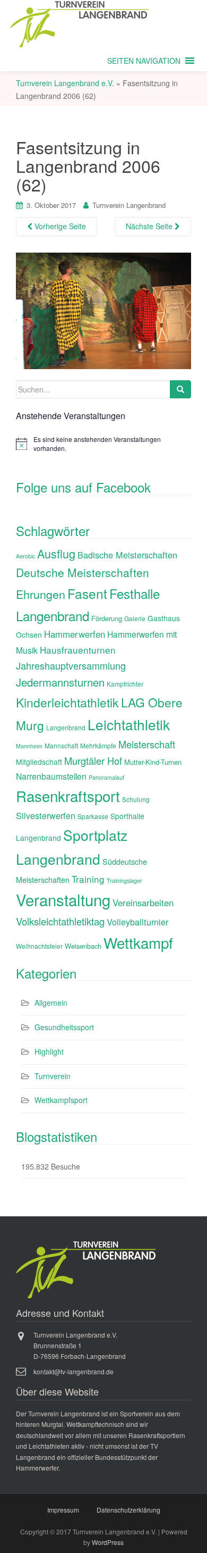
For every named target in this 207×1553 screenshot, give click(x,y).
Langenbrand (65, 727)
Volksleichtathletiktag (60, 921)
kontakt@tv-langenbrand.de (73, 1371)
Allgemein (50, 1002)
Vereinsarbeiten (143, 902)
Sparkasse (92, 816)
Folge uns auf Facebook (83, 487)
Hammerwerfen (74, 634)
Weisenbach (83, 946)
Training (88, 879)
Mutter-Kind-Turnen (153, 762)
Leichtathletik (129, 724)
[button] (143, 60)
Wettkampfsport (61, 1100)
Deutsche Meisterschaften (82, 572)
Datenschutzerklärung (128, 1509)
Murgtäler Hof (93, 760)
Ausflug (56, 553)
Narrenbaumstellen (51, 776)
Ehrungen (40, 594)
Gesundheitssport (64, 1027)
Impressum (63, 1509)
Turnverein (52, 1076)
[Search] (180, 389)
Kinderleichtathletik (67, 702)
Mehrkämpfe (98, 745)
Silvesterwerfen (45, 815)
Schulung (136, 799)
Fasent (87, 593)
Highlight (49, 1051)
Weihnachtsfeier (39, 945)
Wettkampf (138, 942)
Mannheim (29, 746)
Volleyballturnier (137, 921)
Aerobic (25, 556)
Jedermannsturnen (60, 682)
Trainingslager (124, 880)
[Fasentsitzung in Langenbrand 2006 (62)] (103, 309)
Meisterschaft (146, 744)
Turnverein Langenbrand (129, 205)
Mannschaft (61, 745)
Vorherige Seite (59, 226)
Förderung (106, 618)
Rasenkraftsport (68, 795)
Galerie (134, 618)
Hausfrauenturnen (78, 649)
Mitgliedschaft (39, 761)
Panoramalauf (106, 777)
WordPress (108, 1542)
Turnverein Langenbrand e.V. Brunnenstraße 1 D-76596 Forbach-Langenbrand (79, 1345)
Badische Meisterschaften (127, 554)
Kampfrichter (125, 683)
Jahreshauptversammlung (71, 665)
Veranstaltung (63, 899)
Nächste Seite (150, 226)
